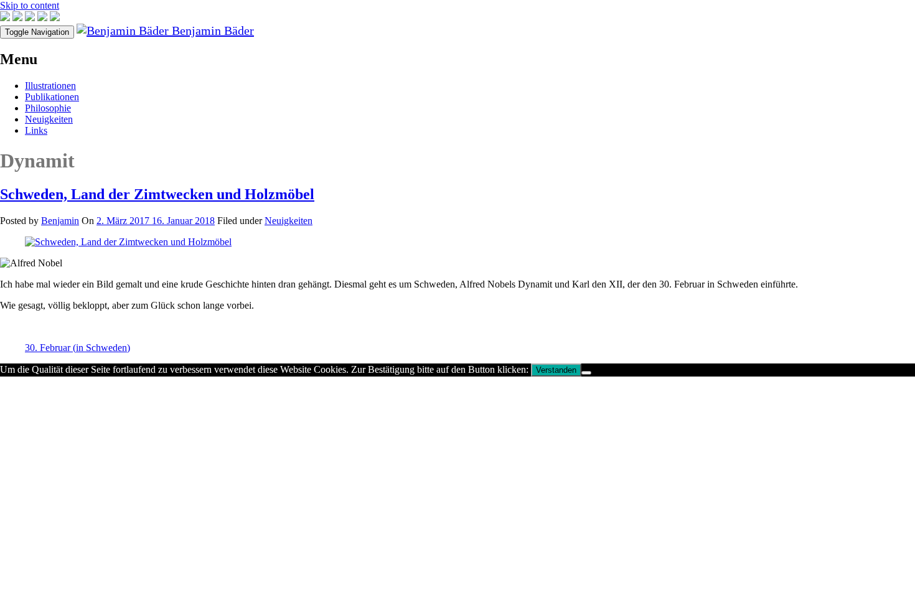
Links (36, 130)
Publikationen (52, 96)
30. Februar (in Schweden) (77, 347)
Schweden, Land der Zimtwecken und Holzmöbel (157, 194)
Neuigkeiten (49, 119)
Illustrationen (50, 85)
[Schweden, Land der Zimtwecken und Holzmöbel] (128, 242)
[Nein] (586, 373)
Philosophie (48, 108)
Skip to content (29, 5)
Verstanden (556, 370)
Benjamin (60, 220)
